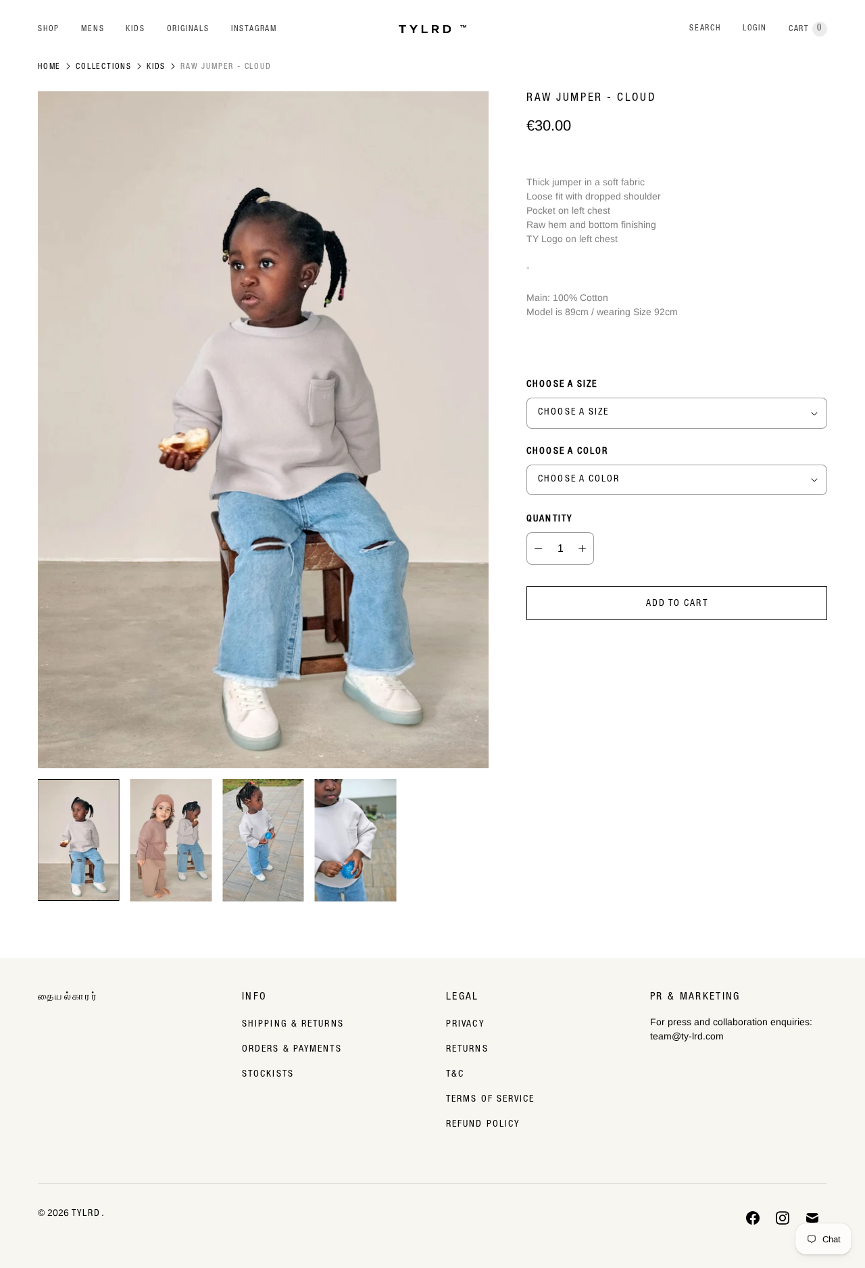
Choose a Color (567, 451)
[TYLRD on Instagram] (782, 1218)
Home (49, 67)
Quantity (549, 519)
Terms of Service (490, 1099)
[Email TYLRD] (812, 1218)
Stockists (268, 1074)
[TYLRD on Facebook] (753, 1218)
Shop (48, 29)
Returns (467, 1049)
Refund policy (483, 1124)
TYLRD (86, 1214)
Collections (104, 67)
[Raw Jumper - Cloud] (263, 429)
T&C (455, 1074)
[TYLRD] (432, 29)
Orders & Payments (292, 1049)
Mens (92, 29)
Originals (188, 29)
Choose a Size (561, 385)
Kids (135, 29)
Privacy (465, 1024)
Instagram (254, 29)
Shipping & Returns (293, 1024)
